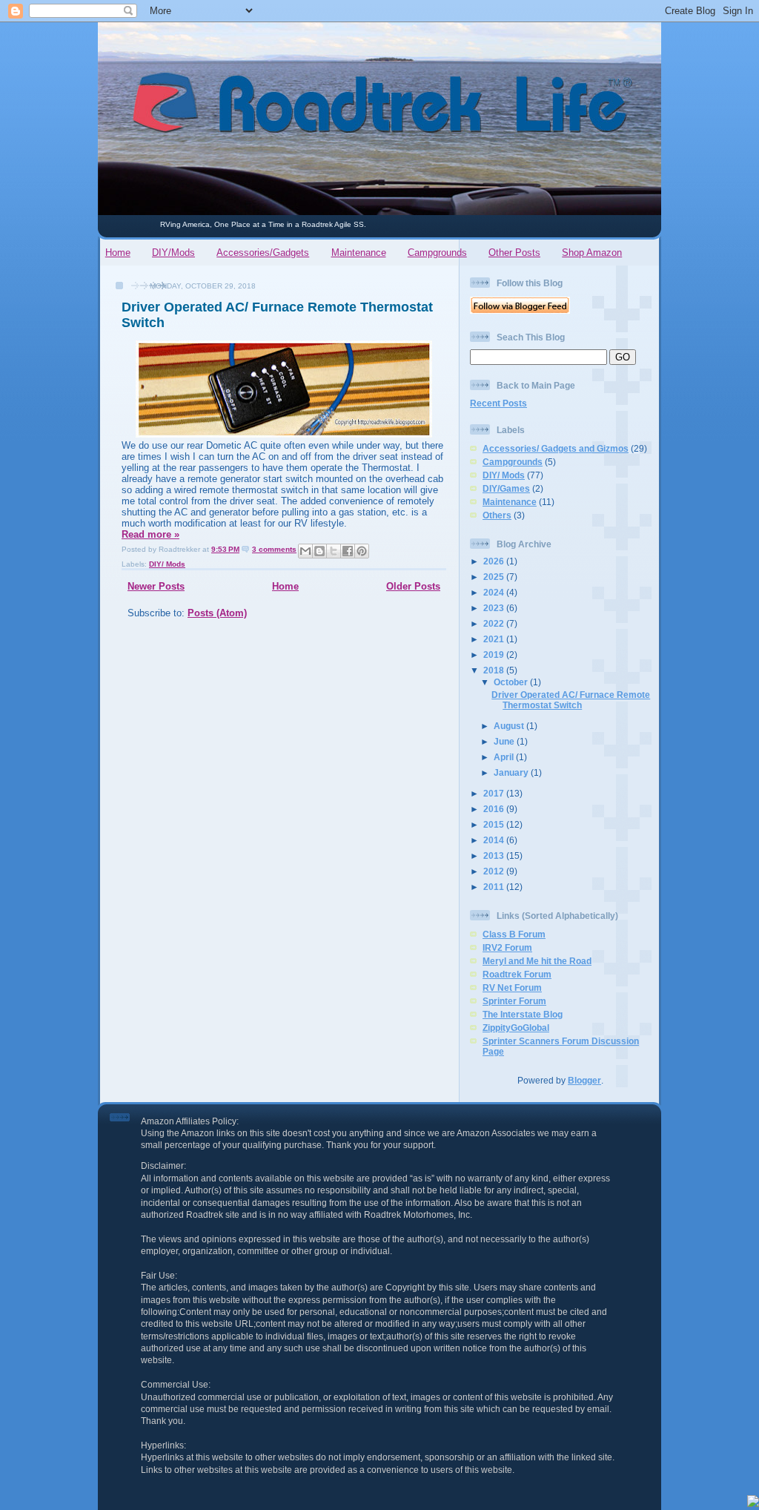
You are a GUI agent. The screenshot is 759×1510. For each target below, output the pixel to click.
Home (117, 252)
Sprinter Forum (514, 1001)
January (512, 772)
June (505, 741)
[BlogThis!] (319, 551)
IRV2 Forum (507, 947)
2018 (494, 670)
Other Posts (514, 252)
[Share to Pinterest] (361, 551)
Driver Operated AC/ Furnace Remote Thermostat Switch (570, 700)
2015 (494, 824)
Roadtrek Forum (517, 974)
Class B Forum (514, 934)
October (512, 682)
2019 (494, 654)
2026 (494, 561)
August (510, 726)
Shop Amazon (592, 252)
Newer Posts (156, 586)
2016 (494, 809)
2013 (494, 855)
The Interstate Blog (523, 1014)
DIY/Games (506, 488)
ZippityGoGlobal (516, 1027)
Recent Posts (498, 403)
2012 (494, 871)
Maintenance (358, 252)
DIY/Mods (173, 252)
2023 (494, 608)
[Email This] (305, 551)
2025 (494, 576)
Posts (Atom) (217, 613)
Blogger (584, 1080)
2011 (494, 886)
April (505, 757)
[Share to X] (333, 551)
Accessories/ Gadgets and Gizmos (556, 448)
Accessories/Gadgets (262, 252)
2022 (494, 623)
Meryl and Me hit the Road (537, 961)
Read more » (150, 534)
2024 (494, 592)
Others (497, 515)
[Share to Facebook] (347, 551)
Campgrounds (437, 252)
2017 (494, 793)
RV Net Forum (512, 987)
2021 (494, 639)
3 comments (274, 549)
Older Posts (413, 586)
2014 (494, 840)
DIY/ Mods (167, 564)
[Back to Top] (753, 1502)
